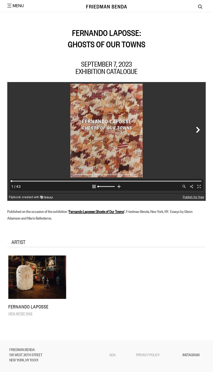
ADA (112, 354)
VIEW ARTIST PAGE (20, 313)
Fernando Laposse (28, 306)
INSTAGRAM (190, 354)
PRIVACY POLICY (148, 354)
